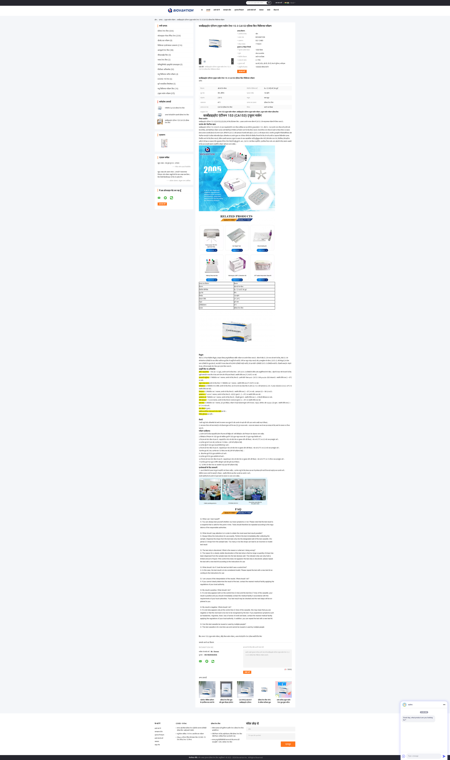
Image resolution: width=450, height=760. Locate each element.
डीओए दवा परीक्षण (164, 40)
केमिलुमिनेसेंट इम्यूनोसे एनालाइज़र (169, 64)
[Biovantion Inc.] (181, 10)
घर (202, 10)
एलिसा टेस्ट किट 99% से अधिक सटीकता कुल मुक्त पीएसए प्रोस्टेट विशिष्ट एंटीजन (264, 701)
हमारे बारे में (217, 10)
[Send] (444, 756)
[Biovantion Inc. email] (160, 198)
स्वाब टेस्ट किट (163, 60)
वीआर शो (276, 10)
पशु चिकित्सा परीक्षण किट (166, 89)
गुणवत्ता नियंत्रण (239, 10)
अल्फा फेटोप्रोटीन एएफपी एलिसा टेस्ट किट (177, 115)
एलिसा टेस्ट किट (163, 31)
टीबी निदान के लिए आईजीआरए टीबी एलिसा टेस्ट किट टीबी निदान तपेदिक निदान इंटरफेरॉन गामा (227, 735)
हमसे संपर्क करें (251, 10)
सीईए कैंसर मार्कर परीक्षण (227, 636)
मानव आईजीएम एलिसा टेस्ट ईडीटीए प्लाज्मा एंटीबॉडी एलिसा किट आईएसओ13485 (191, 729)
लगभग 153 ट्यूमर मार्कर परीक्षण (210, 636)
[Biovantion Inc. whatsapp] (167, 198)
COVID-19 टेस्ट (163, 79)
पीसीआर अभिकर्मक (164, 69)
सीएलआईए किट (163, 55)
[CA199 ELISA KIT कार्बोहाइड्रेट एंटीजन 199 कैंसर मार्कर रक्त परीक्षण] (245, 689)
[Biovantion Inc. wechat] (173, 198)
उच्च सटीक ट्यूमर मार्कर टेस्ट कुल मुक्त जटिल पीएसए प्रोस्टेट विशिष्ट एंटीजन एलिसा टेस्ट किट (284, 701)
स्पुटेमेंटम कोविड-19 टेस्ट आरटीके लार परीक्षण (190, 734)
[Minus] (444, 704)
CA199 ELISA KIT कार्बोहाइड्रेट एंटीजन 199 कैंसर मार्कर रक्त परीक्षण (245, 701)
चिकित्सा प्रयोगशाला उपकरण (167, 45)
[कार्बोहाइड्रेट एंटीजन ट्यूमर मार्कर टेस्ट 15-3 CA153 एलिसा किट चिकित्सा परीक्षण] (215, 43)
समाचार (261, 10)
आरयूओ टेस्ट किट (164, 50)
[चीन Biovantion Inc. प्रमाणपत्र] (164, 143)
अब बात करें (278, 3)
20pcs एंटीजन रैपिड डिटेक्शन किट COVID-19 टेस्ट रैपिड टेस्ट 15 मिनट (191, 738)
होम (156, 20)
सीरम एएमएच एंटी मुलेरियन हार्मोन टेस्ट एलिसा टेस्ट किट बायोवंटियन (228, 729)
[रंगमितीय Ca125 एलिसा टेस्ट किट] (160, 108)
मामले (268, 10)
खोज (269, 3)
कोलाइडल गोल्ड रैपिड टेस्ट (167, 36)
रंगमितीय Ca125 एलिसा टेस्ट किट (175, 108)
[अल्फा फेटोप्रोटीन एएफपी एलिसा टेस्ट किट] (160, 115)
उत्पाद (160, 20)
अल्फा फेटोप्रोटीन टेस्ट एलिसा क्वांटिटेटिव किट (248, 636)
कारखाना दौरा (227, 10)
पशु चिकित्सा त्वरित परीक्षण (166, 74)
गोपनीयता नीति (193, 757)
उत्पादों (208, 10)
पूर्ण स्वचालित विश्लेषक (165, 84)
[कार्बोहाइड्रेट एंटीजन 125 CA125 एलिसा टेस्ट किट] (160, 121)
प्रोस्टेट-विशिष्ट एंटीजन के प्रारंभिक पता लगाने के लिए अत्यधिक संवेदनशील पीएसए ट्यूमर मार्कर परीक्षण (207, 701)
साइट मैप (157, 745)
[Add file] (403, 756)
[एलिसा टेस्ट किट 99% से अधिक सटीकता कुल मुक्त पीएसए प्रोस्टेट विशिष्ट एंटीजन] (264, 689)
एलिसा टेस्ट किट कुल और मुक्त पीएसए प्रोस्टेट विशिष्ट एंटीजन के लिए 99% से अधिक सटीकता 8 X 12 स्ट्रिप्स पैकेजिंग (226, 701)
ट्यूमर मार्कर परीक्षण (169, 20)
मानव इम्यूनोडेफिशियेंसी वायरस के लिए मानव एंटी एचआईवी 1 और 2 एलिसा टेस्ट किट (225, 741)
